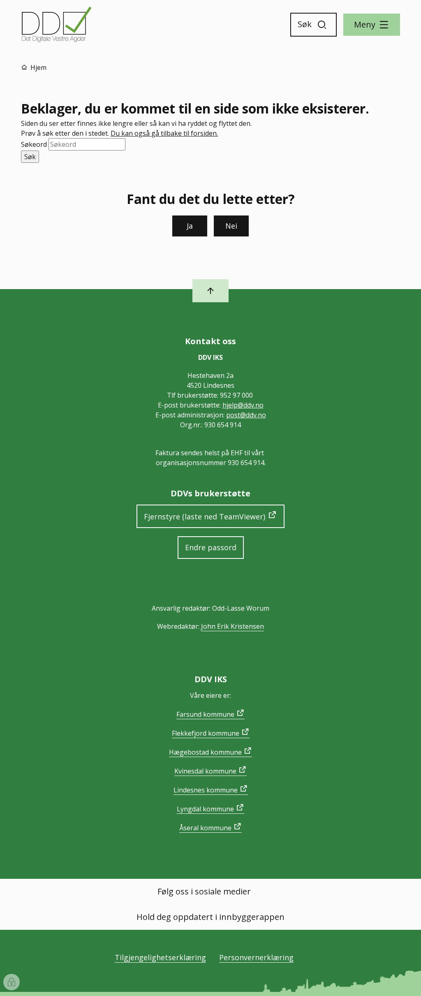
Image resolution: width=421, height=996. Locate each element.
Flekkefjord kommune (205, 733)
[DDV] (57, 25)
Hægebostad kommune (205, 752)
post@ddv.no (246, 414)
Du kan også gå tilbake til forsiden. (164, 133)
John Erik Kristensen (232, 626)
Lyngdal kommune (205, 808)
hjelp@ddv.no (243, 405)
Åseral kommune (205, 827)
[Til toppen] (210, 290)
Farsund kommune (205, 714)
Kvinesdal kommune (205, 771)
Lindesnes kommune (205, 789)
